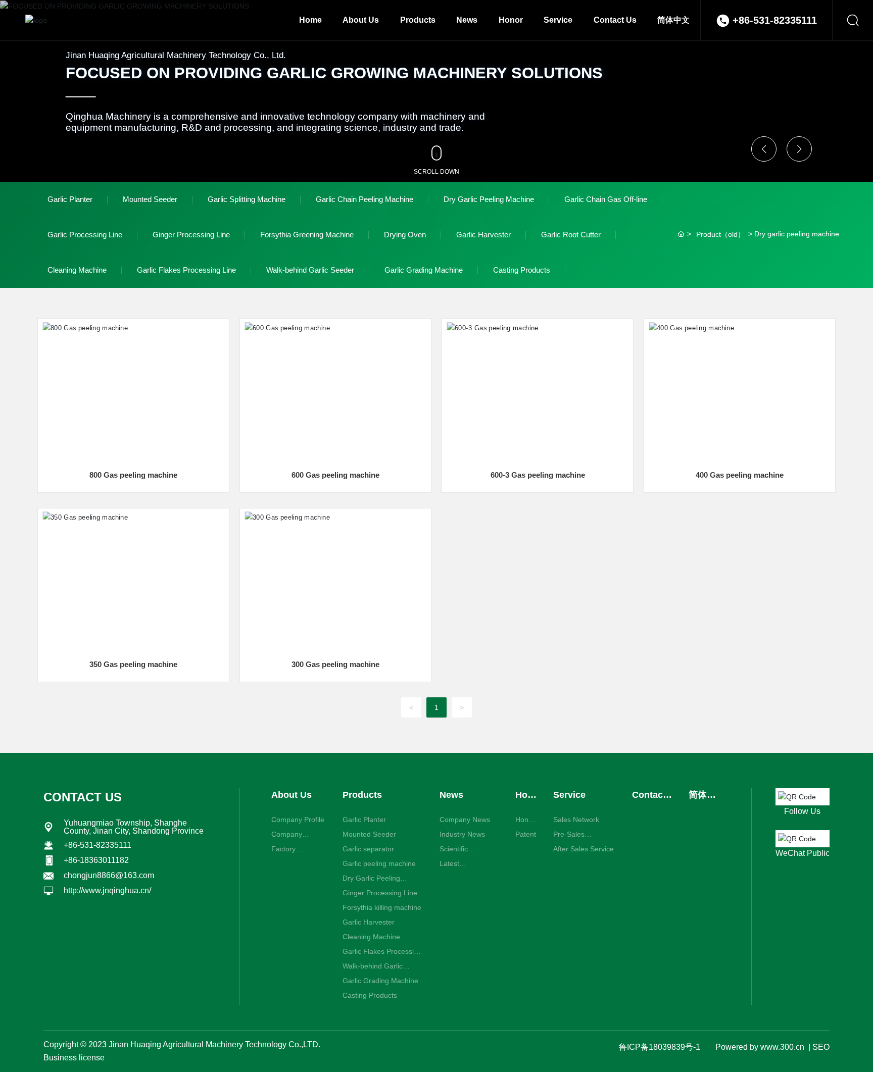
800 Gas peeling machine (133, 475)
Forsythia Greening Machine (307, 234)
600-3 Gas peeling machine (538, 475)
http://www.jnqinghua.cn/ (107, 890)
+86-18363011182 (96, 860)
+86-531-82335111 (775, 20)
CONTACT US (82, 797)
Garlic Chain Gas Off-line (605, 199)
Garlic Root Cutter (571, 234)
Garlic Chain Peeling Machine (364, 199)
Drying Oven (405, 234)
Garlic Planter (69, 199)
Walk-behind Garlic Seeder (310, 270)
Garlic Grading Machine (423, 270)
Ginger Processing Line (191, 234)
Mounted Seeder (150, 199)
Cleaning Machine (77, 270)
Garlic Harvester (483, 234)
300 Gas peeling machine (335, 664)
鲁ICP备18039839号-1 (659, 1047)
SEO (821, 1047)
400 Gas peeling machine (740, 475)
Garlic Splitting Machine (246, 199)
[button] (764, 149)
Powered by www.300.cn (759, 1047)
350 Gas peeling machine (133, 664)
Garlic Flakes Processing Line (186, 270)
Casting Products (521, 270)
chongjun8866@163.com (109, 875)
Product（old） (720, 234)
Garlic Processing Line (84, 234)
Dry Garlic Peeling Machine (489, 199)
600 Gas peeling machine (335, 475)
